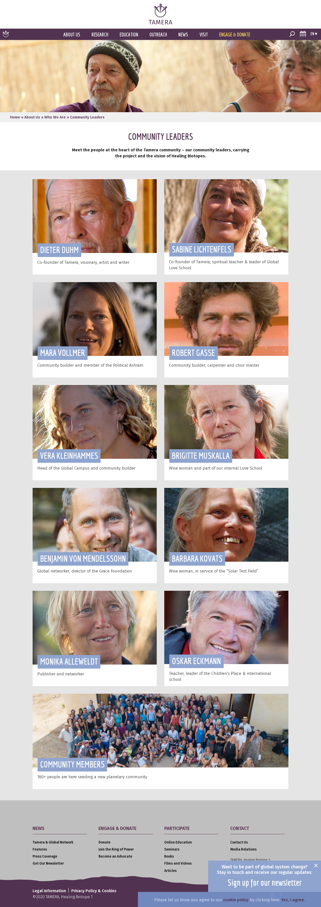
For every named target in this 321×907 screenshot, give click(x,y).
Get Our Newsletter (48, 863)
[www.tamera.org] (160, 23)
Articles (170, 871)
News (183, 34)
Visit (203, 34)
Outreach (158, 34)
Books (169, 856)
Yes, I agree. (293, 899)
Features (40, 849)
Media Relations (243, 849)
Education (129, 34)
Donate (104, 842)
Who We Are (55, 117)
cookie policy (236, 899)
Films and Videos (178, 863)
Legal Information (49, 890)
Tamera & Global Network (53, 842)
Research (100, 34)
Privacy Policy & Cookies (93, 890)
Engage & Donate (234, 34)
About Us (71, 34)
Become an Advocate (115, 856)
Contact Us (239, 842)
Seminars (171, 849)
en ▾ (313, 33)
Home (15, 117)
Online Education (178, 842)
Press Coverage (45, 856)
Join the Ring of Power (116, 849)
